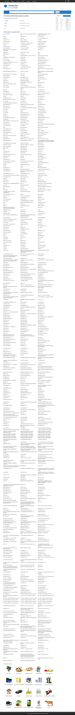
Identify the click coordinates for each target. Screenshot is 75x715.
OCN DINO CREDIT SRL (42, 104)
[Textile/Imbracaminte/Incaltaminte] (48, 691)
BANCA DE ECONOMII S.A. (42, 264)
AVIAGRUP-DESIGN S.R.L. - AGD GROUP (10, 364)
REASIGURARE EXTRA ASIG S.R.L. (26, 82)
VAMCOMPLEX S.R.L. (6, 409)
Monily (4, 188)
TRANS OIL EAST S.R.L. (7, 396)
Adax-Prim (5, 205)
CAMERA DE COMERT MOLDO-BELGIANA (45, 429)
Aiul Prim (21, 207)
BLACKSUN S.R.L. (6, 269)
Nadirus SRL (22, 188)
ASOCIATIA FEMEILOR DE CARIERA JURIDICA (28, 357)
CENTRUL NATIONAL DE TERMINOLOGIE (10, 505)
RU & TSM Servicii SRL (7, 107)
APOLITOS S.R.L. (23, 344)
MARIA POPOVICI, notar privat (8, 617)
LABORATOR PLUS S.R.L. (7, 63)
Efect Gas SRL (22, 74)
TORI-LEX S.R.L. (40, 392)
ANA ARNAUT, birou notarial (24, 553)
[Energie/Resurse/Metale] (48, 680)
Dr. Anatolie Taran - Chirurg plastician (9, 224)
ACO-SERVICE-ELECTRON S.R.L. (43, 640)
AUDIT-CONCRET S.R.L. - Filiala (43, 648)
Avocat (21, 167)
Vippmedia (39, 200)
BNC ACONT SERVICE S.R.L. (25, 169)
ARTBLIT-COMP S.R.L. (41, 258)
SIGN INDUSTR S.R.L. (6, 159)
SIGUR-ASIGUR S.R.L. (6, 385)
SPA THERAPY (22, 245)
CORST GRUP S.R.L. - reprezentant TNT (44, 612)
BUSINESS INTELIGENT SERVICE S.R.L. (27, 372)
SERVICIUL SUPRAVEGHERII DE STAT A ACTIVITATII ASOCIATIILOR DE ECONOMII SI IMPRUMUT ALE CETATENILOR (27, 503)
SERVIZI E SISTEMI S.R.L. (42, 581)
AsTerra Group (5, 137)
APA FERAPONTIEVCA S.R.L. (42, 592)
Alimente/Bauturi (19, 673)
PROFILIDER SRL (23, 106)
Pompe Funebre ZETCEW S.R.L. (25, 191)
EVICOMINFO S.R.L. (41, 274)
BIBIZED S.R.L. (40, 267)
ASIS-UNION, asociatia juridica (8, 559)
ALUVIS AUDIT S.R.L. (6, 553)
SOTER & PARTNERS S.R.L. (7, 132)
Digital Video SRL (40, 143)
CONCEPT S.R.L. (40, 219)
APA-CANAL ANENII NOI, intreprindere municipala (28, 593)
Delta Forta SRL (5, 222)
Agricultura (9, 673)
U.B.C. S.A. (22, 399)
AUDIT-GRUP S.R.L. (6, 264)
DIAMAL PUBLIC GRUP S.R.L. (43, 175)
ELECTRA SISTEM (41, 144)
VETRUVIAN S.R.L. (23, 414)
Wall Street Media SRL (41, 109)
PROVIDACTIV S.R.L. (23, 377)
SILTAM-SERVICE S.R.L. (42, 626)
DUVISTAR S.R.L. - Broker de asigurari (26, 43)
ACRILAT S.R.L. (40, 283)
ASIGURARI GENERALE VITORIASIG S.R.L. (27, 295)
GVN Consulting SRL (6, 75)
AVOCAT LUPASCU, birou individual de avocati (27, 364)
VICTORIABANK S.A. (41, 417)
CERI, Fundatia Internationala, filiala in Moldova (45, 451)
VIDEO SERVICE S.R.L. (24, 418)
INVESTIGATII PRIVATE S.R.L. (8, 660)
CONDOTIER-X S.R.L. (6, 457)
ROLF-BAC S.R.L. (23, 242)
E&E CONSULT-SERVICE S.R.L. (25, 492)
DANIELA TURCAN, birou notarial (43, 654)
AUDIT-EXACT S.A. (23, 296)
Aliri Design (5, 38)
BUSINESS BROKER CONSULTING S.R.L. (10, 71)
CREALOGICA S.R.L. (23, 472)
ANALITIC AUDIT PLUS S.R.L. (8, 555)
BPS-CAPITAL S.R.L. (41, 302)
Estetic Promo (40, 176)
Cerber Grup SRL (6, 85)
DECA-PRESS (5, 479)
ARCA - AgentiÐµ (23, 290)
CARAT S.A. (5, 442)
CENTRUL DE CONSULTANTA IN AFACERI (10, 612)
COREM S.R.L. (5, 114)
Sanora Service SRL (41, 107)
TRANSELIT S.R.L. (23, 396)
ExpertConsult (40, 224)
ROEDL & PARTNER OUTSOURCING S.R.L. (45, 380)
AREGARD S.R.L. (40, 290)
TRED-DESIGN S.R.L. (41, 396)
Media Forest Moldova (6, 186)
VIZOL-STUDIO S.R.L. (41, 420)
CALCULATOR (66, 15)
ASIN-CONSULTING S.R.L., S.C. (43, 520)
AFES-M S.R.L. (5, 333)
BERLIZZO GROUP (23, 122)
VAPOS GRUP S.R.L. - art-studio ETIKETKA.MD (28, 409)
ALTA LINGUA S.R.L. (41, 552)
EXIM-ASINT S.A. (6, 308)
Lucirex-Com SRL (40, 36)
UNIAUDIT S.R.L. (6, 403)
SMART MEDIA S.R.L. (23, 320)
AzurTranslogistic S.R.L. (41, 213)
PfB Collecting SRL (6, 65)
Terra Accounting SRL (41, 82)
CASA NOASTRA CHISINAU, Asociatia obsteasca (45, 442)
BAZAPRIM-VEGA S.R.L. (42, 526)
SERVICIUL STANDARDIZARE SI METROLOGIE (28, 383)
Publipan (21, 194)
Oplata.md (39, 238)
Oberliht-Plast (5, 238)
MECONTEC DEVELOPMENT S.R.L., (44, 539)
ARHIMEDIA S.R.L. (23, 345)
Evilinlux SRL (40, 85)
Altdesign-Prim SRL (41, 44)
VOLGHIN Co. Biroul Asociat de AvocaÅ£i (9, 83)
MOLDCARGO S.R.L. (41, 313)
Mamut (4, 235)
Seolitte (4, 243)
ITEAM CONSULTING (23, 151)
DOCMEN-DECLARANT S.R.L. (25, 490)
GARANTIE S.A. (5, 180)
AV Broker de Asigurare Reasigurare (43, 93)
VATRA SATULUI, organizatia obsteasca (44, 411)
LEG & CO (22, 183)
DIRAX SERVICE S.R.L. (41, 487)
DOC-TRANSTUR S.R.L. (7, 490)
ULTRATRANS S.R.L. (6, 402)
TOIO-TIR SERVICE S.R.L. (7, 637)
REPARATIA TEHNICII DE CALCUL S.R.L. (44, 620)
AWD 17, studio (40, 299)
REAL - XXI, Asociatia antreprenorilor (9, 620)
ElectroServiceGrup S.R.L (24, 176)
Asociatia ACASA (40, 135)
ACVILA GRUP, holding (41, 587)
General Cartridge (6, 87)
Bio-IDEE (4, 96)
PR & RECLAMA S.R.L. (24, 117)
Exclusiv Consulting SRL (7, 146)
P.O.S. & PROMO (40, 315)
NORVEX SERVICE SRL (7, 104)
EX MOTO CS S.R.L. (41, 614)
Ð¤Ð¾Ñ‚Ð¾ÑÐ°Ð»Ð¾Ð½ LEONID (43, 250)
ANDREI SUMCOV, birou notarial (25, 592)
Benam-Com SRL (6, 43)
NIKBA (21, 89)
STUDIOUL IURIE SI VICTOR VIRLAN (9, 161)
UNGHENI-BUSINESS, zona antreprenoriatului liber (28, 402)
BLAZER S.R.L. (40, 565)
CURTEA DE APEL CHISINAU (8, 614)
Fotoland (39, 178)
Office (21, 238)
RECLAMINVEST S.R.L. (24, 77)
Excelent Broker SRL (23, 127)
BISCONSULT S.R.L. (23, 529)
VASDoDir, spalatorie (41, 409)
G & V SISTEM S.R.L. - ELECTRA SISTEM (9, 538)
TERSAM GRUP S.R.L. (41, 391)
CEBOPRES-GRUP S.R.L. (7, 443)
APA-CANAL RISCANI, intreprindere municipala (28, 599)
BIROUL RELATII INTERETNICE (8, 529)
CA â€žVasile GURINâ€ (41, 217)
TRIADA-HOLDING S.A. (24, 397)
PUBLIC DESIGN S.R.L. (7, 130)
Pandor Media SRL (6, 106)
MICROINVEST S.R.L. (6, 313)
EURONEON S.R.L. (6, 377)
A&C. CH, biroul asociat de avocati (43, 328)
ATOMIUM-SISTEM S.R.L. (42, 511)
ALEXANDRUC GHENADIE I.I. (25, 590)
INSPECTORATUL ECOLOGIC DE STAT (44, 495)
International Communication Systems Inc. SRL (10, 62)
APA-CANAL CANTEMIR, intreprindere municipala (46, 595)
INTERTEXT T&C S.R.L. (7, 574)
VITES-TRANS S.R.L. (23, 420)
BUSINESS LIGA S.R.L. (24, 217)
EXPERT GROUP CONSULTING (43, 127)
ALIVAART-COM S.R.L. (6, 289)
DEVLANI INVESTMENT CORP (43, 272)
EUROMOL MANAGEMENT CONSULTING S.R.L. (28, 307)
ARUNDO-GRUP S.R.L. (7, 351)
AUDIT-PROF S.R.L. (23, 211)
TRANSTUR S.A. (23, 637)
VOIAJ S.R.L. (22, 422)
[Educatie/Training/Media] (28, 680)
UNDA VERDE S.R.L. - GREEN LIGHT (9, 326)
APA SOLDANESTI (6, 593)
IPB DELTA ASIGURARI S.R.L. (25, 310)
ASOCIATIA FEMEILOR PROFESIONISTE (44, 428)
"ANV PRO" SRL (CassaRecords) (43, 132)
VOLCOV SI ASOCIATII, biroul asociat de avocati (45, 422)
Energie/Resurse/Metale (49, 684)
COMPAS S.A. (22, 456)
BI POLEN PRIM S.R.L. (41, 57)
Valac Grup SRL (5, 250)
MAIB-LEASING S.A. (6, 82)
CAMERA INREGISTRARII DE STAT (26, 439)
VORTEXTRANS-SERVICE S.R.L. (43, 423)
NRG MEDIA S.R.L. (23, 315)
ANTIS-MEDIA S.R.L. (6, 290)
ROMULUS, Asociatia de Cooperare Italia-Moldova (11, 624)
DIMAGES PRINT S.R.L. (7, 274)
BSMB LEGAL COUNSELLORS (43, 532)
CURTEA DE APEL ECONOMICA (8, 654)
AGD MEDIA (22, 333)
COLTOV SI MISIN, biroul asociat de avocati (45, 454)
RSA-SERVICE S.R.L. (41, 242)
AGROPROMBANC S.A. (24, 255)
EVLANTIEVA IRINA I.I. (41, 99)
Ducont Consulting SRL (24, 85)
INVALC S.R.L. (22, 574)
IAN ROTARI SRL (40, 114)
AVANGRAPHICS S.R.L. (7, 167)
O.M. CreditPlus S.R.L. (41, 89)
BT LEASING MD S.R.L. (7, 124)
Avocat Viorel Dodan (6, 122)
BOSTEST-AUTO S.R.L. (41, 269)
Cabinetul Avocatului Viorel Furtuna (26, 140)
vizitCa (4, 202)
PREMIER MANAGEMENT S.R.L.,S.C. (44, 117)
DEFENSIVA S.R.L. (23, 479)
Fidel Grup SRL (5, 101)
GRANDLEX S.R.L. (23, 538)
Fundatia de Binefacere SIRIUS (43, 74)
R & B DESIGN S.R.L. (6, 378)
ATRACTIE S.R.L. (40, 559)
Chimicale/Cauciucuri (48, 673)
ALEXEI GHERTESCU (24, 520)
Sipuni (39, 243)
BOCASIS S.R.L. (40, 122)
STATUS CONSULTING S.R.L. (8, 585)
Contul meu (34, 1)
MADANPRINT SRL (41, 75)
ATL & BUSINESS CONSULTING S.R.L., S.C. (27, 511)
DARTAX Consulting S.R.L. (24, 143)
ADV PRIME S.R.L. (41, 331)
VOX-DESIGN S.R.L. (6, 425)
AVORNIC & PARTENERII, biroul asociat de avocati (46, 524)
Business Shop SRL (23, 39)
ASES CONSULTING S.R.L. (24, 353)
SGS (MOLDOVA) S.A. (23, 197)
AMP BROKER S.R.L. (23, 289)
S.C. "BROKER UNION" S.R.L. (25, 44)
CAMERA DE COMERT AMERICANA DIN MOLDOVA (46, 124)
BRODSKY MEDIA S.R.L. (7, 532)
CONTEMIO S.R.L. (23, 465)
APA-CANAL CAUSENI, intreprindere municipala (11, 598)
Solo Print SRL (22, 159)
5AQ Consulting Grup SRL (24, 120)
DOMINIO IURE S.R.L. (41, 535)
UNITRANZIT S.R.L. (23, 405)
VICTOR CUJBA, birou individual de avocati (10, 417)
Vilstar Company (23, 109)
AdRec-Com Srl (22, 91)
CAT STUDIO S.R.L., (41, 303)
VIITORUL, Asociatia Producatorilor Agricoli (44, 418)
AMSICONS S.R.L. (41, 289)
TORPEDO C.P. (5, 394)
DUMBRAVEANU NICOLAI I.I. (8, 492)
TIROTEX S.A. (40, 323)
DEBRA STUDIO (5, 373)
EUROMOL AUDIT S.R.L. (42, 375)
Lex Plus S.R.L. (40, 232)
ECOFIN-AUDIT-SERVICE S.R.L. (25, 375)
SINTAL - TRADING (41, 130)
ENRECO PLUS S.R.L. (41, 305)
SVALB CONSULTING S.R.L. (42, 585)
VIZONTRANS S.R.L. (6, 422)
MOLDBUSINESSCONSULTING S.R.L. (9, 117)
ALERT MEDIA (40, 337)
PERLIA (39, 52)
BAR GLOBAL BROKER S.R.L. (25, 94)
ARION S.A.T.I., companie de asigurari (26, 292)
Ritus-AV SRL (5, 157)
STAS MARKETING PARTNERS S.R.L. (44, 634)
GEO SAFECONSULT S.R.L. (42, 225)
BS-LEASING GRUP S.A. (7, 140)
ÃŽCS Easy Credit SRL (6, 230)
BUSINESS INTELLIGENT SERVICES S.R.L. (27, 566)
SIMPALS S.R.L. (40, 197)
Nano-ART (22, 38)
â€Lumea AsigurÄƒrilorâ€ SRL (8, 94)
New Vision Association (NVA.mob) (26, 154)
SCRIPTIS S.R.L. (40, 624)
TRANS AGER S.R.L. (41, 394)
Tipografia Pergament (41, 119)
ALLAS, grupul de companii (7, 258)
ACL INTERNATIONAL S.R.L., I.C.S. (8, 520)
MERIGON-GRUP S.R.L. (42, 63)
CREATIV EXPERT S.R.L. (42, 173)
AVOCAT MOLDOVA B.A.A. (24, 137)
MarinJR (21, 235)
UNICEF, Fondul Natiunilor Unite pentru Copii (45, 403)
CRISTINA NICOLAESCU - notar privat (9, 99)
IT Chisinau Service (6, 151)
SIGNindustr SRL (23, 243)
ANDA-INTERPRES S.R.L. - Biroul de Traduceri (28, 55)
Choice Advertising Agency (42, 112)
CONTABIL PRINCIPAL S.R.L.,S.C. (8, 173)
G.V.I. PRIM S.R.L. (23, 101)
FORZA (21, 225)
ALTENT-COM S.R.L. (23, 340)
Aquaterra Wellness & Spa (7, 498)
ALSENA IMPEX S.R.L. (6, 340)
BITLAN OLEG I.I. (6, 531)
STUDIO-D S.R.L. (40, 159)
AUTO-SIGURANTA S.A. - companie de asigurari (45, 296)
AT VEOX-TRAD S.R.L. (6, 524)
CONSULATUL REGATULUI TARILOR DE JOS (27, 463)
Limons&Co (40, 83)
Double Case (40, 222)
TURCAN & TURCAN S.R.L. (7, 399)
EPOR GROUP (22, 99)
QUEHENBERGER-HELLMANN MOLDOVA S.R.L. (46, 377)
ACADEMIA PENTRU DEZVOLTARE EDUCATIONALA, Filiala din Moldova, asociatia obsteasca (45, 545)
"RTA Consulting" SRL (23, 162)
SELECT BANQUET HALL (42, 157)
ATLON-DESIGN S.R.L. (41, 360)
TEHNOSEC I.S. (40, 389)
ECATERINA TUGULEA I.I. (7, 144)
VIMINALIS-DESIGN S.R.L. (7, 68)
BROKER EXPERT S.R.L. (42, 514)
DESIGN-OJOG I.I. (41, 484)
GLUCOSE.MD (40, 227)
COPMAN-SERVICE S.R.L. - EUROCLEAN (10, 74)
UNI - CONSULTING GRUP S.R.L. (25, 67)
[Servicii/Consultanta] (38, 691)
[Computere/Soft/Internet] (8, 680)
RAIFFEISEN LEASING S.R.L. (8, 318)
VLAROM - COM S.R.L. (24, 68)
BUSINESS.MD (40, 566)
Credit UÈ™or (22, 220)
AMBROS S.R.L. (23, 135)
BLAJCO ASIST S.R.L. (23, 302)
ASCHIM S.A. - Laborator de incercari (26, 648)
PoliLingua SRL (22, 240)
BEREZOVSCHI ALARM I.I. (24, 267)
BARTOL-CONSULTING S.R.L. (8, 565)
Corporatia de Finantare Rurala (8, 220)
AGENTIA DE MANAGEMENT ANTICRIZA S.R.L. (45, 547)
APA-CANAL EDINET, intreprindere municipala (45, 598)
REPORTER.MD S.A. (41, 579)
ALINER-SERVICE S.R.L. (42, 550)
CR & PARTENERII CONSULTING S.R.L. (26, 535)
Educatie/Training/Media (29, 684)
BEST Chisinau (22, 57)
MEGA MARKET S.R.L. (41, 235)
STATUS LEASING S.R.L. (24, 585)
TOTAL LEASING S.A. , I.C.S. (25, 394)
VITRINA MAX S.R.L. (23, 328)
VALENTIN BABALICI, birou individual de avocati (11, 120)
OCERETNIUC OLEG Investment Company (27, 104)
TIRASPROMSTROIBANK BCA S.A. (26, 392)
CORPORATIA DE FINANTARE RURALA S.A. (27, 468)
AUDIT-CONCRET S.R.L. (24, 262)
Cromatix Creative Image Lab (42, 41)
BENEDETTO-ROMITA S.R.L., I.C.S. (43, 527)
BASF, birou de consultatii (7, 369)
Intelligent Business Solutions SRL (43, 60)
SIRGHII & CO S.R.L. (6, 245)
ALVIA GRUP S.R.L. (41, 120)
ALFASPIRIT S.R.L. (23, 550)
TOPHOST (39, 248)
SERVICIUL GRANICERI (7, 383)
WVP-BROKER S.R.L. (41, 425)
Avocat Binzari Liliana (6, 213)
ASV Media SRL (5, 112)
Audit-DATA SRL (23, 93)
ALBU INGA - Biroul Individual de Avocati (9, 135)
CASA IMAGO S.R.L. (6, 303)
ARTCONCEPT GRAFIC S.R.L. (43, 292)
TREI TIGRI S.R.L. (6, 397)
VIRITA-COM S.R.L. (6, 328)
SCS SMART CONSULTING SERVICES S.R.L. (27, 581)
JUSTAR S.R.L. (40, 310)
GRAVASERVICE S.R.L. (41, 308)
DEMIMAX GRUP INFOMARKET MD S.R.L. (27, 480)
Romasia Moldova (41, 194)
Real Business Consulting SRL (8, 518)
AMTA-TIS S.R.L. (23, 342)
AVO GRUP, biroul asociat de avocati (43, 608)
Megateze (22, 186)
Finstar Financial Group (7, 225)
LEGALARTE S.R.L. (23, 232)
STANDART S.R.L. (6, 321)
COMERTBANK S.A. (6, 456)
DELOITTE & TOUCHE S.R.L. (25, 373)
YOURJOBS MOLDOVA (24, 280)
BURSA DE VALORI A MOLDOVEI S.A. (26, 369)
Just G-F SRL (22, 75)
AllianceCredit (40, 207)
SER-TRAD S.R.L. (6, 626)
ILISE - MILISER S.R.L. (24, 149)
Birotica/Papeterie (39, 673)
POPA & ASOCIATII (41, 191)
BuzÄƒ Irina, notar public (24, 71)
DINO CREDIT (22, 125)
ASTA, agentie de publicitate (24, 429)
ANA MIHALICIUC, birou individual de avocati (10, 592)
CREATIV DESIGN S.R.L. (24, 305)
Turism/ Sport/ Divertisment (18, 707)
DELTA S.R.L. (5, 480)
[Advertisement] (49, 6)
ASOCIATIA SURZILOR (24, 360)
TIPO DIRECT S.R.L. (23, 119)
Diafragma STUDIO (23, 175)
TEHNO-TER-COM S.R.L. (24, 389)
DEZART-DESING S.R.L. (7, 487)
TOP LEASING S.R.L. (41, 77)
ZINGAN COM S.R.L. (6, 428)
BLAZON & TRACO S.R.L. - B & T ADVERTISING (28, 269)
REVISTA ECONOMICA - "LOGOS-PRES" (9, 380)
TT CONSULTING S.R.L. (41, 397)
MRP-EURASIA (5, 237)
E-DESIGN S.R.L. (40, 492)
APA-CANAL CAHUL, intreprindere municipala (27, 595)
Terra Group (5, 248)
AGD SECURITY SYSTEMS (42, 333)
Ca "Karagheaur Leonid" (24, 124)
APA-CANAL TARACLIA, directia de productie (45, 601)
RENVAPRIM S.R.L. (41, 156)
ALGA (4, 55)
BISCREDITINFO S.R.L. (41, 529)
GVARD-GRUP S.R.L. (41, 538)
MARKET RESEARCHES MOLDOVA (26, 277)
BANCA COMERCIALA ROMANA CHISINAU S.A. (45, 366)
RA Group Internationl (23, 130)
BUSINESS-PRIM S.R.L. (24, 272)
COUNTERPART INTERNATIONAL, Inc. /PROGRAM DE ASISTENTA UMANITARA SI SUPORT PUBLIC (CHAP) (46, 469)
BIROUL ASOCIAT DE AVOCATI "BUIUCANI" (27, 565)
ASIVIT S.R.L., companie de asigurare (44, 295)
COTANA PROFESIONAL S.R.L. (25, 173)
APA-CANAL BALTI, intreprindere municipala (45, 593)
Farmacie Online (37, 710)
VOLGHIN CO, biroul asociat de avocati (26, 423)
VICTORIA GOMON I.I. (23, 417)
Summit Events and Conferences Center (26, 161)
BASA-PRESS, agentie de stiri (8, 267)
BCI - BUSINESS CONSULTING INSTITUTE (10, 527)
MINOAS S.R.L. (5, 508)
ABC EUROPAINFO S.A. (7, 283)
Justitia (39, 80)
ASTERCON (5, 211)
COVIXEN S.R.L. (5, 472)
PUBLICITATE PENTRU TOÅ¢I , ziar (9, 194)
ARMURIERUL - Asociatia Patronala (9, 57)
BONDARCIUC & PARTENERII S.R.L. (26, 531)
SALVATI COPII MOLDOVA (24, 624)
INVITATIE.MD (40, 275)
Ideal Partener (22, 230)
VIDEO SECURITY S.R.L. (7, 418)
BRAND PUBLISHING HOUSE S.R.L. (44, 531)
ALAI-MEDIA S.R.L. (41, 334)
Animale (48, 707)
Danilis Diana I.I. (5, 80)
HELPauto (39, 101)
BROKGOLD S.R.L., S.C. (24, 270)
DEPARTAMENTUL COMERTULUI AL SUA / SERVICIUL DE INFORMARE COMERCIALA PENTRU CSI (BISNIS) (45, 481)
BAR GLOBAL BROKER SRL (42, 167)
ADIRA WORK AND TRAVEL (24, 205)
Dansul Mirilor (40, 220)
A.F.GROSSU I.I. (23, 587)
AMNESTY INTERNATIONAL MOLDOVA (9, 342)
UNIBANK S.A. (22, 403)
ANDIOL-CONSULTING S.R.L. (42, 342)
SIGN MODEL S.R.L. (41, 383)
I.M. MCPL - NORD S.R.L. (7, 60)
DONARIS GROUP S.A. (7, 375)
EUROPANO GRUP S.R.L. (42, 307)
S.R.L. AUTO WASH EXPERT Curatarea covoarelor (28, 107)
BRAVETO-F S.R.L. (23, 514)
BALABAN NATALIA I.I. (24, 366)
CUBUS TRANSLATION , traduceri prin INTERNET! (11, 175)
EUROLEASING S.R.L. (24, 614)
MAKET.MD (5, 89)
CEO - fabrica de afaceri (7, 125)
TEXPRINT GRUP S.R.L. (7, 392)
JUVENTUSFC (40, 574)
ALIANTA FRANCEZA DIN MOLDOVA (9, 339)
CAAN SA (22, 96)
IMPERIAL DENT (23, 60)
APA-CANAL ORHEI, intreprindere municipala (10, 599)
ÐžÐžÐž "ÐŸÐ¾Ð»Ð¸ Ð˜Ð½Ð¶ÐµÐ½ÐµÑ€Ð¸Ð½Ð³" (11, 183)
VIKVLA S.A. (5, 544)
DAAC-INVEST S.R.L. (6, 477)
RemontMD (22, 156)
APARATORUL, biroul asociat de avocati (26, 605)
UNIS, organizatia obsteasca (7, 405)
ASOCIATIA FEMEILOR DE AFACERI (9, 357)
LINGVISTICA (22, 63)
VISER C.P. (5, 420)
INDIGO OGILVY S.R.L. (6, 310)
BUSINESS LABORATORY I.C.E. (8, 272)
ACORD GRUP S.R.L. (6, 331)
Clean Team (40, 39)
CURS (58, 15)
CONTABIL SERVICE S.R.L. (7, 305)
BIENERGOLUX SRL (41, 94)
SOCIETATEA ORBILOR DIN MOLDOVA (9, 630)
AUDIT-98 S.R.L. (5, 262)
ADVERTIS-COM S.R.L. (41, 205)
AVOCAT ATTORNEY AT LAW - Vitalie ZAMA (27, 264)
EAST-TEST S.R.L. (6, 493)
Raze (38, 240)
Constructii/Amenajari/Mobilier (19, 684)
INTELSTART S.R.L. (23, 181)
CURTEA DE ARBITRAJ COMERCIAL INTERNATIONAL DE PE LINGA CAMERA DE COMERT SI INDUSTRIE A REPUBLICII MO (27, 655)
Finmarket (4, 178)
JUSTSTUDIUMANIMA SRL (42, 62)
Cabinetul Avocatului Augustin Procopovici (10, 219)
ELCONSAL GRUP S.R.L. (24, 224)
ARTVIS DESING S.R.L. (7, 93)
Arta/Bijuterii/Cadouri (28, 673)
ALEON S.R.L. (22, 337)
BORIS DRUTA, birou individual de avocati (10, 514)
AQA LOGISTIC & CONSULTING (43, 55)
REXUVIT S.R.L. (23, 380)
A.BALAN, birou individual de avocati (44, 518)
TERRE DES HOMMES (24, 391)
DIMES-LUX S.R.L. (23, 487)
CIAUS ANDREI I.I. (6, 454)
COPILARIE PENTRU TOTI (7, 468)
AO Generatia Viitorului (24, 49)
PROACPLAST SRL (23, 46)
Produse (12, 1)
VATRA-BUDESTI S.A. (41, 67)
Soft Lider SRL (5, 109)
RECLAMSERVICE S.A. (41, 318)
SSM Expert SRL (5, 119)
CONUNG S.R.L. (40, 465)
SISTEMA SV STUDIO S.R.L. (24, 385)
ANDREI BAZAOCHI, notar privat (25, 555)
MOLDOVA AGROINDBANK (24, 576)
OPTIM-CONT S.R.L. (41, 277)
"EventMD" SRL (22, 83)
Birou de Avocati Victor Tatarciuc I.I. (43, 138)
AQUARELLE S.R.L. (41, 344)
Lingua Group (5, 52)
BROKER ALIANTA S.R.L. (42, 498)
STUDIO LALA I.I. (40, 321)
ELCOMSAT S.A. (23, 495)
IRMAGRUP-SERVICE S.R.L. (42, 181)
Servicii (17, 1)
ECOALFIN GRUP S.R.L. (7, 176)
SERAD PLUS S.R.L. (6, 320)
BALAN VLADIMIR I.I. (6, 526)
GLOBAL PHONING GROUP (24, 275)
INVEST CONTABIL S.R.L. (7, 232)
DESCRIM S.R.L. (23, 484)
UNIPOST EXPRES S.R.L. (24, 640)
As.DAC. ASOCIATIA (23, 351)
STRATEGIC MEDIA (23, 321)
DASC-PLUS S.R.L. (41, 477)
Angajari (28, 1)
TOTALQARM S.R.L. (6, 91)
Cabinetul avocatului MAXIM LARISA (26, 219)
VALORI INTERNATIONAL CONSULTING (26, 200)
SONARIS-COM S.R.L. (41, 320)
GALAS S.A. (22, 308)
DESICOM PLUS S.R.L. (41, 373)
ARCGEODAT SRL (23, 36)
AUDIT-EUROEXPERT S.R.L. (42, 262)
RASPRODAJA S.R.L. (6, 156)
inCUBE (4, 36)
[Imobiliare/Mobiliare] (8, 691)
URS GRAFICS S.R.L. (23, 326)
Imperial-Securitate (41, 180)
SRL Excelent (5, 67)
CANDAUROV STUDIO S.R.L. (42, 439)
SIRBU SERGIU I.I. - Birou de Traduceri (44, 65)
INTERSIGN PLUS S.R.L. (42, 230)
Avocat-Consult (22, 213)
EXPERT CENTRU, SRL (24, 41)
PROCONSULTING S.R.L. (42, 154)
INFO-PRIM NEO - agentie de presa (8, 539)
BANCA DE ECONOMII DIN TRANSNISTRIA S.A (28, 498)
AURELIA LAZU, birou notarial (25, 524)
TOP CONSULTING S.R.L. (24, 248)
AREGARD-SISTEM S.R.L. (7, 345)
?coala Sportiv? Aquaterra (42, 202)
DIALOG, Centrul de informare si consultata (45, 505)
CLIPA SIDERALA (23, 454)
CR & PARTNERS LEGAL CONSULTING (9, 143)
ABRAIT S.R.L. (22, 283)
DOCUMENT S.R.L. (41, 490)
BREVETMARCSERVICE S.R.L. (8, 270)
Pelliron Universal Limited (7, 240)
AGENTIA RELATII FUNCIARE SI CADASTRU (27, 286)
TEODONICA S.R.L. (6, 391)
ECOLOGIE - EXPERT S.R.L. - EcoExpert (26, 144)
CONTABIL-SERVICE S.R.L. (42, 463)
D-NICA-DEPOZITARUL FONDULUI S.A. (44, 372)
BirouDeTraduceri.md (6, 217)
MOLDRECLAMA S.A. (6, 315)
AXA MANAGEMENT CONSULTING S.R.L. (10, 302)
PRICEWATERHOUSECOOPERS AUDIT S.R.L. (27, 660)
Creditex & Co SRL (6, 46)
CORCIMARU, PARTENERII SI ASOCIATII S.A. (27, 612)
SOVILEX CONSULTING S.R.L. (8, 634)
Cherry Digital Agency (41, 96)
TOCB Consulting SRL (24, 132)
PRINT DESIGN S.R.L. (6, 77)
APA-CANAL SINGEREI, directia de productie (45, 599)
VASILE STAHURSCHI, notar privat (8, 411)
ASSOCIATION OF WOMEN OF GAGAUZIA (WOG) (11, 429)
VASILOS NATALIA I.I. (23, 411)
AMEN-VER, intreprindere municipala (44, 340)
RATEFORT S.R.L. (23, 318)
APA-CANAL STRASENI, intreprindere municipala (28, 601)
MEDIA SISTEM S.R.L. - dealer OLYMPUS (9, 541)
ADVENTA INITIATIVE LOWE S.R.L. (43, 162)
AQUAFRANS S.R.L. (6, 608)
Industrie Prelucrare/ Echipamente (38, 708)
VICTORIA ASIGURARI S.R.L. (42, 326)
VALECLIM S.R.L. (6, 200)
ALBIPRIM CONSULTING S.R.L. (25, 164)
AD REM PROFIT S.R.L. (24, 331)
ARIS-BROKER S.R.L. (23, 258)
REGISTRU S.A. (23, 378)
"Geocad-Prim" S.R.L (6, 39)
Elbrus (4, 127)
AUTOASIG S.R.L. (6, 299)
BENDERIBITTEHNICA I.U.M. (25, 527)
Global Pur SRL (22, 227)
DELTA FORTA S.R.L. (41, 479)
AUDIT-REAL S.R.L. (41, 211)
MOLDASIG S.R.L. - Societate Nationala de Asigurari (28, 313)
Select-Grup (5, 197)
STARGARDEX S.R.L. (23, 634)
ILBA (4, 149)
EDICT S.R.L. (5, 495)
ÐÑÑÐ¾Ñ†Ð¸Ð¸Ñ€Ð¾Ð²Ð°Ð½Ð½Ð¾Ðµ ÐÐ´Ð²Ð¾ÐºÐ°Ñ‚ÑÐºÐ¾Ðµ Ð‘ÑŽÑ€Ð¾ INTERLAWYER (27, 251)
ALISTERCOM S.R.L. (41, 590)
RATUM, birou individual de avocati (43, 617)
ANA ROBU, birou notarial (42, 553)
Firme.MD (7, 1)
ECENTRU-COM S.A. (41, 493)
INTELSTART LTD (6, 181)
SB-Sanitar (22, 157)
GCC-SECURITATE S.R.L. (7, 572)
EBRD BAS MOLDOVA (24, 493)
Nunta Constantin (40, 237)
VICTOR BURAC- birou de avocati (8, 280)
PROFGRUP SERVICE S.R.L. (8, 579)
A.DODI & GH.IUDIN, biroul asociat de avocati (27, 544)
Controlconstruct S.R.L (6, 41)
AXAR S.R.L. (40, 364)
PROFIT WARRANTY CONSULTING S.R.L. (27, 579)
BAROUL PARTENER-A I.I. (24, 526)
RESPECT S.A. (40, 378)
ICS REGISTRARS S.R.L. (24, 572)
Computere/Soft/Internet (9, 684)
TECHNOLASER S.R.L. (7, 323)
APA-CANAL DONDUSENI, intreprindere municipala (28, 598)
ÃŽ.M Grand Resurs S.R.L (24, 112)
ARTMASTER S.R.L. (6, 295)
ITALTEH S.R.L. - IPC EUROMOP (25, 539)
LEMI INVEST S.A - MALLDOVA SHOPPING (45, 183)
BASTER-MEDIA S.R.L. (6, 169)
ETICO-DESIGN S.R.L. (6, 307)
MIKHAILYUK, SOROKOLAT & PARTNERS (44, 186)
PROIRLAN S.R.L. (41, 106)
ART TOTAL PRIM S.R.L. (7, 348)
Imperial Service (40, 149)
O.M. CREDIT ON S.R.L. (41, 188)
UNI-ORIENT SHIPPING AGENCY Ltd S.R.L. (45, 402)
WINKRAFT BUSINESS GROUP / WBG (26, 202)
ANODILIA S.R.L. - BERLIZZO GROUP (44, 555)
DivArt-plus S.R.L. (40, 125)
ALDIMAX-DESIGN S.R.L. (7, 337)
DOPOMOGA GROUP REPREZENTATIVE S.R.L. (28, 274)
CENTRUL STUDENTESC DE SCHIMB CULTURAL (28, 451)
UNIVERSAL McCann (41, 199)
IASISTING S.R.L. (23, 180)
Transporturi (9, 707)
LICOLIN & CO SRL (41, 87)
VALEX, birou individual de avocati (43, 541)
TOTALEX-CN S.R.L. (23, 199)
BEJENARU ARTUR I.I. (6, 138)
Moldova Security (23, 500)
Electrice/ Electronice (38, 684)
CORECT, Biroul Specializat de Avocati (26, 651)
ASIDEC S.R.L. (40, 353)
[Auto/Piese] (18, 691)
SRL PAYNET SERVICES (42, 245)
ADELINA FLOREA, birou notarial (25, 547)
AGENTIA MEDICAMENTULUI (8, 550)
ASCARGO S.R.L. (40, 351)
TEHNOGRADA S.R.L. (23, 323)
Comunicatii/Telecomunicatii (28, 707)
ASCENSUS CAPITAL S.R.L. (7, 353)
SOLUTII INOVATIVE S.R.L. (7, 199)
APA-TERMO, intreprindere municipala (9, 605)
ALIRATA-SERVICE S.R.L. (24, 339)
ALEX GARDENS (40, 255)
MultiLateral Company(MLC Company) (9, 154)
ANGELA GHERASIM (6, 344)
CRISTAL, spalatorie (41, 651)
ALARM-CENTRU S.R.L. (7, 590)
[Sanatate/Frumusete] (28, 691)
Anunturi (22, 1)
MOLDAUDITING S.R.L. (7, 576)
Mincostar (4, 44)
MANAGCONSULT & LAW (24, 52)
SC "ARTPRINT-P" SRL (24, 65)
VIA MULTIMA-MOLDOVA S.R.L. (43, 414)
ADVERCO (5, 164)
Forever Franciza (23, 178)
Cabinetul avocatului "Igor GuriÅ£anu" (44, 169)
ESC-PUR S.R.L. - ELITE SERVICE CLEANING (27, 569)
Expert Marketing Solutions (24, 80)
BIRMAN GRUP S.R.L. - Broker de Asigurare (27, 138)
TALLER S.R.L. (5, 389)
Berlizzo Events (40, 49)
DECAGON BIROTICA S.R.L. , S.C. (25, 114)
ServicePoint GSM (23, 518)
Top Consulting (40, 161)
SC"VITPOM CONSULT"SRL (42, 46)
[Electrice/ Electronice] (38, 680)
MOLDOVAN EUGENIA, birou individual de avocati (46, 576)
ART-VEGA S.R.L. (40, 348)
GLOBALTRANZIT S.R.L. (42, 43)
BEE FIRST (39, 137)
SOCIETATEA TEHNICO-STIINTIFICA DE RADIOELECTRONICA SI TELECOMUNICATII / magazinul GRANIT (45, 631)
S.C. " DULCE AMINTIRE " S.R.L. (43, 38)
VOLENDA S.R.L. (6, 423)
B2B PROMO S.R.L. (6, 366)
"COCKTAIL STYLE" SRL (7, 162)
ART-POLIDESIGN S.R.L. (24, 348)
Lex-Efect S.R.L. (5, 277)
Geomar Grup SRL (6, 227)
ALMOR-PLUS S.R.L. (41, 339)
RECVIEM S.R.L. (23, 620)
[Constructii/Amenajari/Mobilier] (18, 680)
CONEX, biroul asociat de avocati (25, 457)
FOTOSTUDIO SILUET (41, 146)
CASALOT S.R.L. (23, 303)
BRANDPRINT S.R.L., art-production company (45, 508)
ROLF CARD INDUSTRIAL (7, 242)
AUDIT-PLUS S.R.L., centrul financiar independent (28, 562)
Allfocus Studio (40, 164)
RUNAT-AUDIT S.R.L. (6, 581)
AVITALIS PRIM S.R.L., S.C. (42, 562)
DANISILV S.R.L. (23, 477)
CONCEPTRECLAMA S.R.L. (42, 456)
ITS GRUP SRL (40, 151)
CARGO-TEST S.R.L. (23, 442)
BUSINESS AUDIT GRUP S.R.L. (8, 372)
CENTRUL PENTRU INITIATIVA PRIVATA (9, 500)
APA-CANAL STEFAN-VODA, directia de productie (11, 601)
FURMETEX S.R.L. (41, 569)
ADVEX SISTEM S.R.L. (41, 91)
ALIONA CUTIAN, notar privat (7, 552)
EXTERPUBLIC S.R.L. (23, 146)
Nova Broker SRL (23, 237)
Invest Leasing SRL (23, 62)
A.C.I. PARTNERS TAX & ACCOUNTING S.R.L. (10, 587)
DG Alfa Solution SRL (23, 222)
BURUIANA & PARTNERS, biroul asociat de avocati (46, 270)
